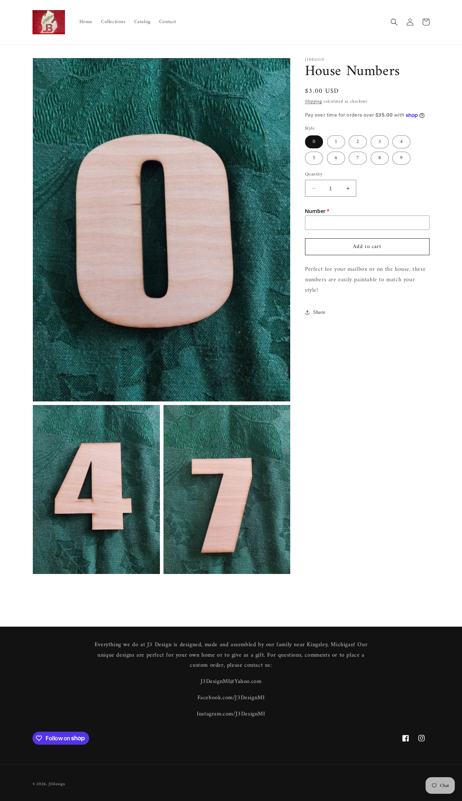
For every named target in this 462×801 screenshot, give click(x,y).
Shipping (313, 101)
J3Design (57, 784)
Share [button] (319, 312)
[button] (394, 22)
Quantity (313, 174)
